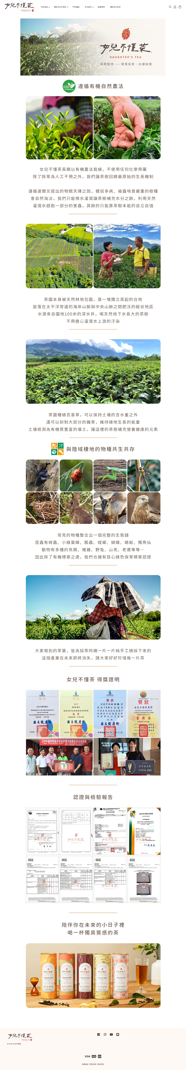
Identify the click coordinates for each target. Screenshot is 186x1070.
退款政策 (101, 1064)
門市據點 (76, 7)
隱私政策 (93, 1064)
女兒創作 (88, 7)
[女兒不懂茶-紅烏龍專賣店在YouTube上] (111, 1036)
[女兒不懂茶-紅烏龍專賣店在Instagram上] (105, 1036)
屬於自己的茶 (115, 7)
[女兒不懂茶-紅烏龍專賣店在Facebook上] (99, 1036)
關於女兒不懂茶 (60, 7)
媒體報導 (101, 7)
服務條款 (85, 1064)
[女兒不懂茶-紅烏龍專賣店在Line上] (118, 1036)
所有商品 (44, 7)
